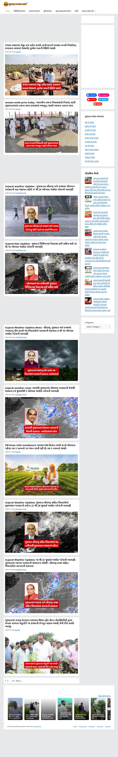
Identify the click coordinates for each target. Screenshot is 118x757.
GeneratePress (37, 726)
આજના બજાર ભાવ (88, 11)
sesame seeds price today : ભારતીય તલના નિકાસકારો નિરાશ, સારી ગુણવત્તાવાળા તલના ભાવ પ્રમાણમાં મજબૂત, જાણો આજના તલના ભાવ (40, 104)
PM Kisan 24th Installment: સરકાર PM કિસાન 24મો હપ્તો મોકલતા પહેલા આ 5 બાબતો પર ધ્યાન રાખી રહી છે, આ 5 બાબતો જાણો (40, 447)
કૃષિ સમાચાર (48, 11)
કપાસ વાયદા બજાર (91, 138)
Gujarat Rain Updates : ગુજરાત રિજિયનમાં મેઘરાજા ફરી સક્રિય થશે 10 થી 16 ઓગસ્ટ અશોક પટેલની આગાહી (41, 245)
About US (108, 726)
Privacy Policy (83, 726)
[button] (96, 11)
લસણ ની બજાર (90, 126)
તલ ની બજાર (89, 145)
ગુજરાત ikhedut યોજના (63, 11)
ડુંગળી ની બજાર (90, 130)
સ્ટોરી (76, 11)
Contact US (100, 726)
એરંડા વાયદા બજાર (91, 149)
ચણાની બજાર (89, 153)
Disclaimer (92, 726)
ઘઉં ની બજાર (89, 122)
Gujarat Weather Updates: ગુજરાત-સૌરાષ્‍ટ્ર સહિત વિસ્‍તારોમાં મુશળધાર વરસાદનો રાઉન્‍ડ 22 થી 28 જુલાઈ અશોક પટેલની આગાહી (38, 504)
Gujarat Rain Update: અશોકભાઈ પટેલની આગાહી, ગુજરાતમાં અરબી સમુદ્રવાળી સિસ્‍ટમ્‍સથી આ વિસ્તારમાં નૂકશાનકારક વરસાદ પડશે (97, 304)
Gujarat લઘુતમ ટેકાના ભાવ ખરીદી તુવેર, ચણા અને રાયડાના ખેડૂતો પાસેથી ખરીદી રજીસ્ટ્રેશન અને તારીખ (98, 272)
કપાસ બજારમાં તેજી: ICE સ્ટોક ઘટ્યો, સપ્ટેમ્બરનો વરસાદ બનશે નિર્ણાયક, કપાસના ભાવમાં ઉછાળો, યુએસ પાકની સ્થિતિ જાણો (40, 47)
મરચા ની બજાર (90, 134)
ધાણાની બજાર (90, 157)
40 (13, 680)
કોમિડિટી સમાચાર (19, 11)
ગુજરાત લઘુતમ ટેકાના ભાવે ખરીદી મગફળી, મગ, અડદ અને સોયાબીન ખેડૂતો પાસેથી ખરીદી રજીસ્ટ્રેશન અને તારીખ (98, 202)
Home (8, 11)
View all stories (104, 695)
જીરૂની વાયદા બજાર (92, 161)
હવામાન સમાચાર (34, 11)
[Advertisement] (41, 29)
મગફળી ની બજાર (91, 141)
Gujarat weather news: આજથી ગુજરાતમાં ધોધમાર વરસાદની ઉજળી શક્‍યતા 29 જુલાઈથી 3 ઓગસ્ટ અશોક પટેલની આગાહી (40, 389)
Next (19, 680)
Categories (89, 322)
